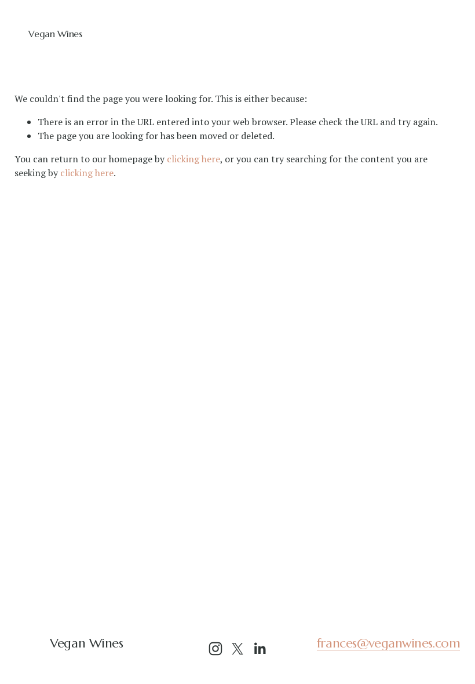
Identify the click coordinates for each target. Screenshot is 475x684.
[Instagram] (215, 649)
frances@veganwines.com (388, 643)
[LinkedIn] (259, 649)
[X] (237, 649)
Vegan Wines (55, 33)
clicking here (193, 158)
